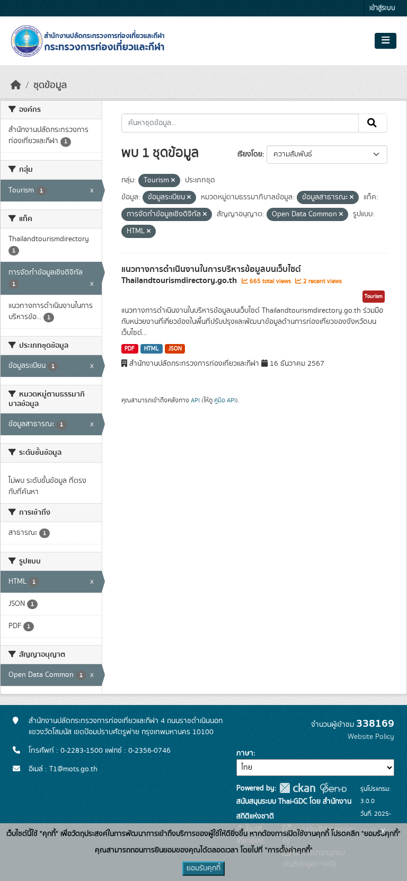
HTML (151, 349)
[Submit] (372, 123)
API (195, 400)
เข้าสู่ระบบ (382, 8)
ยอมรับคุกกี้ (203, 868)
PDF (130, 349)
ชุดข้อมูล (50, 85)
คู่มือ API (225, 400)
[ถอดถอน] (173, 181)
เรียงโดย (249, 154)
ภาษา (244, 753)
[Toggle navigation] (385, 41)
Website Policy (371, 737)
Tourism (374, 296)
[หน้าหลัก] (16, 85)
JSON (175, 349)
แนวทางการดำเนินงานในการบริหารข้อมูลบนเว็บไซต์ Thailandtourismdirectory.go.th (211, 274)
